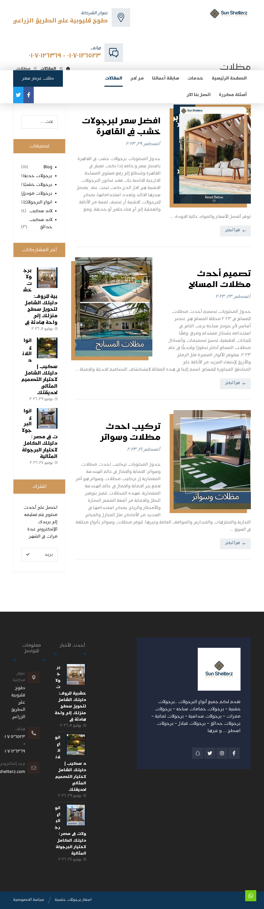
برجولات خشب (37, 184)
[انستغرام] (222, 753)
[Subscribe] (28, 554)
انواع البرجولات (37, 202)
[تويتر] (18, 95)
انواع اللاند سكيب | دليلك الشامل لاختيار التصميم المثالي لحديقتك (39, 367)
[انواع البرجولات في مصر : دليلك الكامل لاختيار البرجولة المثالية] (47, 418)
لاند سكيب (40, 211)
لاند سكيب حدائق (40, 223)
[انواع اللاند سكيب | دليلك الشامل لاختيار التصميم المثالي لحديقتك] (47, 348)
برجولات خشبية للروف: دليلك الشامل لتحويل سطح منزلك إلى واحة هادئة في (40, 297)
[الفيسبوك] (28, 95)
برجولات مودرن (37, 193)
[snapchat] (197, 753)
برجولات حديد (37, 176)
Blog (47, 167)
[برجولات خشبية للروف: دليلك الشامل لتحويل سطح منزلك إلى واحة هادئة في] (47, 277)
